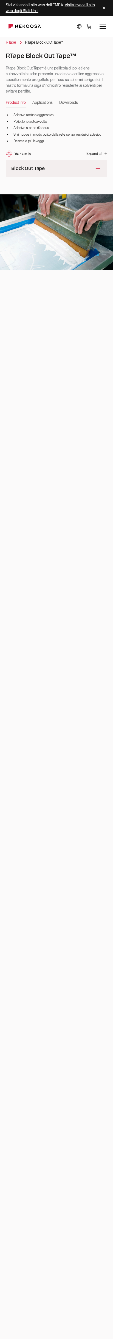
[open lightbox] (56, 232)
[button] (79, 26)
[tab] (16, 102)
